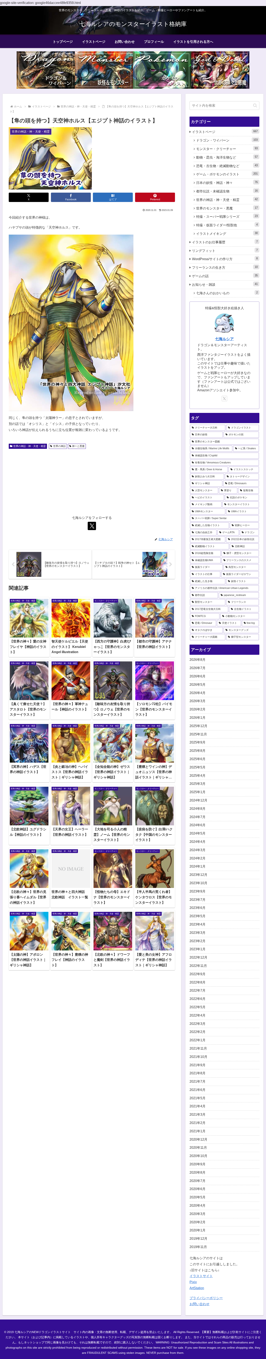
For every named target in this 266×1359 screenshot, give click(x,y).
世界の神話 (59, 446)
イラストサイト (201, 1276)
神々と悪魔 (78, 446)
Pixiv (193, 1282)
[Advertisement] (92, 482)
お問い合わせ (199, 1304)
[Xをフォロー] (92, 526)
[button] (255, 105)
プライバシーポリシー (206, 1298)
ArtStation (197, 1288)
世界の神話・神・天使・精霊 (29, 446)
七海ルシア (224, 339)
